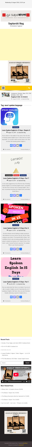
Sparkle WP (21, 445)
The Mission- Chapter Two (8, 399)
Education (19, 93)
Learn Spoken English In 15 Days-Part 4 (16, 228)
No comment (7, 149)
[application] (16, 374)
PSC (26, 93)
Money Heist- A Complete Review (10, 389)
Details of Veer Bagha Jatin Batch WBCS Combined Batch (16, 343)
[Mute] (26, 381)
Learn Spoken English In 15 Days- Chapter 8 (16, 130)
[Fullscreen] (29, 381)
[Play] (3, 381)
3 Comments (7, 301)
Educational (15, 127)
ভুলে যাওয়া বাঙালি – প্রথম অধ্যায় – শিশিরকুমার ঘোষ (12, 403)
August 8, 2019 (12, 180)
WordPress (25, 443)
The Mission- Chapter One (8, 392)
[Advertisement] (16, 44)
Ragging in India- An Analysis (18, 97)
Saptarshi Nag (16, 23)
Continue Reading (25, 149)
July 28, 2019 (12, 284)
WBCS (20, 95)
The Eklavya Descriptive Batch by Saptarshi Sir (13, 396)
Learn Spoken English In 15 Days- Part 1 (16, 282)
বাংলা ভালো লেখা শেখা (6, 350)
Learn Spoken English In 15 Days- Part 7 (16, 178)
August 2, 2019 (12, 230)
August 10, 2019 (12, 132)
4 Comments (7, 253)
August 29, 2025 (15, 99)
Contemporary (13, 93)
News (23, 93)
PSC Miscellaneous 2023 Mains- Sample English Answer (15, 358)
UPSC (17, 95)
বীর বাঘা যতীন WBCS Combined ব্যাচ (10, 346)
